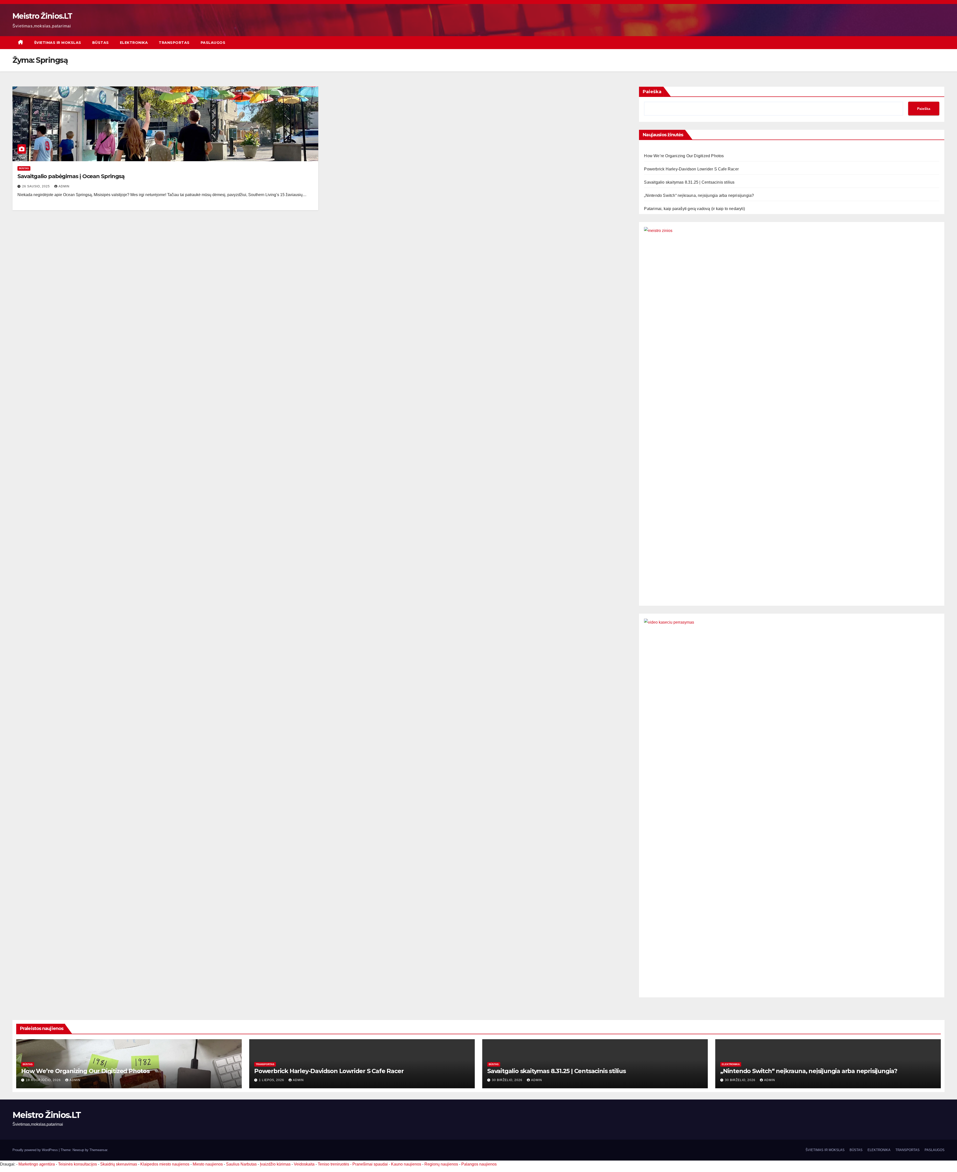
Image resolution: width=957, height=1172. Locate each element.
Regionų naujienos (441, 1164)
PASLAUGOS (213, 42)
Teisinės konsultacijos (77, 1164)
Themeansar (98, 1150)
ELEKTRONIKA (134, 42)
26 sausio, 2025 (36, 186)
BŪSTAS (100, 42)
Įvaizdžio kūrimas (275, 1164)
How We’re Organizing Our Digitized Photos (684, 156)
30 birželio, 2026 (507, 1080)
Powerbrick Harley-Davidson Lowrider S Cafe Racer (691, 169)
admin (64, 186)
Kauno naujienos (406, 1164)
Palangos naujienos (479, 1164)
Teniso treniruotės (333, 1164)
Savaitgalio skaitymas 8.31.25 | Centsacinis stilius (689, 182)
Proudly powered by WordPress (35, 1150)
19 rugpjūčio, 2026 (44, 1080)
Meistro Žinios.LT (42, 16)
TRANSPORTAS (174, 42)
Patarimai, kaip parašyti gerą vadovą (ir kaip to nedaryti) (694, 209)
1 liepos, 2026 (272, 1080)
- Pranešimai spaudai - (370, 1164)
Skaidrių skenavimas (118, 1164)
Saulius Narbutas (241, 1164)
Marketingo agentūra (36, 1164)
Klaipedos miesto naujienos (164, 1164)
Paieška (652, 91)
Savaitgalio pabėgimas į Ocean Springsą (71, 176)
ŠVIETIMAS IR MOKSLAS (57, 42)
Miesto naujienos (208, 1164)
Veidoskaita (304, 1164)
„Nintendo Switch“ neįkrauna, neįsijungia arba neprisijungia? (699, 195)
